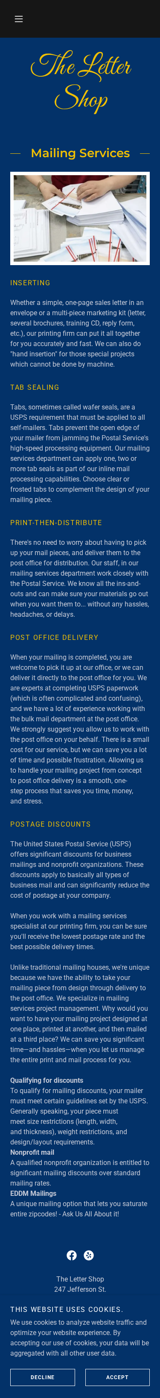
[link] (80, 84)
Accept (117, 1377)
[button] (18, 18)
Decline (43, 1377)
